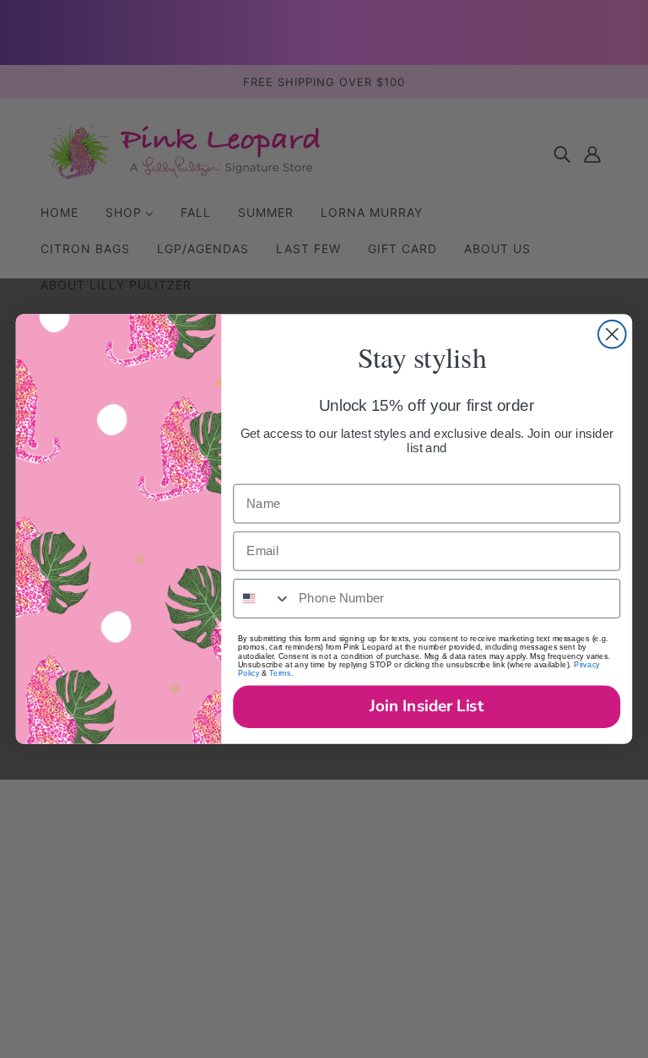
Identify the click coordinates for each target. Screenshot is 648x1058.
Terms (279, 673)
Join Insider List (426, 706)
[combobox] (262, 599)
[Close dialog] (612, 334)
